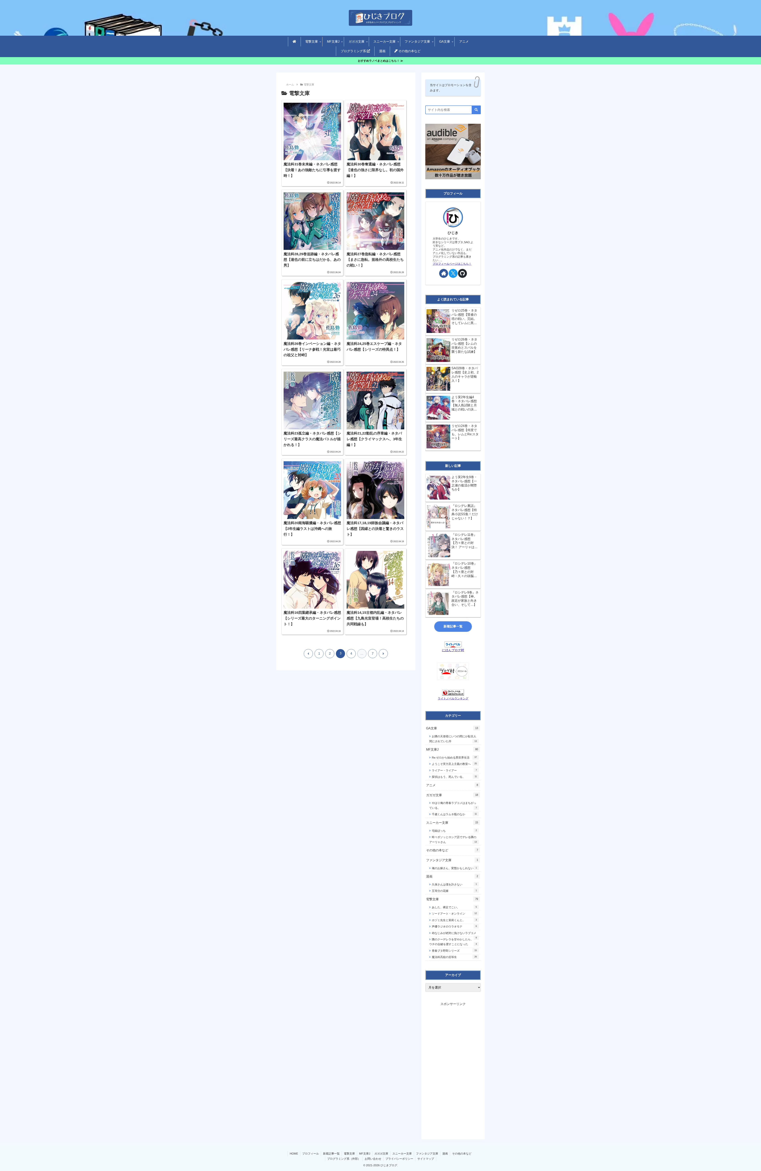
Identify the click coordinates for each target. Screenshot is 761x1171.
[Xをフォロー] (453, 273)
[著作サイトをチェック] (443, 273)
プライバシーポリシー (399, 1158)
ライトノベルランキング (453, 698)
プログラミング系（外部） (343, 1158)
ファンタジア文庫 (427, 1153)
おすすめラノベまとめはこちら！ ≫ (380, 60)
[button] (476, 109)
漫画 (445, 1153)
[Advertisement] (453, 1066)
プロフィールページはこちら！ (452, 263)
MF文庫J (364, 1153)
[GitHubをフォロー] (462, 273)
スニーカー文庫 (402, 1153)
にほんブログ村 (453, 650)
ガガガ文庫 (381, 1153)
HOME (294, 1153)
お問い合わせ (373, 1158)
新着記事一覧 (453, 626)
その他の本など (461, 1153)
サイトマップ (425, 1158)
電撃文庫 (349, 1153)
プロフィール (310, 1153)
